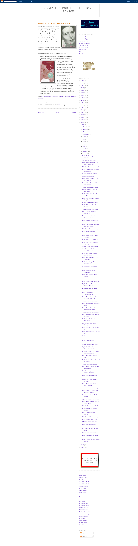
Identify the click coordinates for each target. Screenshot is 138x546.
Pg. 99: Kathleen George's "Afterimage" (88, 271)
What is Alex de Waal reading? (90, 406)
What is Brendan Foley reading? (90, 312)
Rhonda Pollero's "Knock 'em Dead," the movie (89, 190)
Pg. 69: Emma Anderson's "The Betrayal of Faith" (90, 179)
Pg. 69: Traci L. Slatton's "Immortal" (88, 232)
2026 (82, 80)
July (84, 139)
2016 (82, 105)
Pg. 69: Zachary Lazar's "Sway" (90, 419)
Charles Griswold (83, 509)
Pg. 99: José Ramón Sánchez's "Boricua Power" (89, 254)
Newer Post (41, 112)
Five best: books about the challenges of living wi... (89, 217)
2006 (82, 447)
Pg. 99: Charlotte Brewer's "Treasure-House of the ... (89, 285)
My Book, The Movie (84, 43)
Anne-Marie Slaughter (85, 514)
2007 (82, 445)
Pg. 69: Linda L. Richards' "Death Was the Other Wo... (90, 391)
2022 (82, 90)
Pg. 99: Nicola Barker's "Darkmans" (88, 341)
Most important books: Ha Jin (89, 173)
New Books (82, 54)
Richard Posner (83, 522)
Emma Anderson (83, 497)
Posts (83, 533)
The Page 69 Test (83, 41)
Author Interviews (83, 47)
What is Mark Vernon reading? (90, 432)
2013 (82, 112)
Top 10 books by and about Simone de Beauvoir (89, 372)
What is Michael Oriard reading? (90, 279)
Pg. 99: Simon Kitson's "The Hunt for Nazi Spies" (90, 367)
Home (57, 112)
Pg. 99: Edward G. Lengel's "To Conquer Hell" (90, 183)
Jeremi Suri (82, 525)
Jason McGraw (83, 477)
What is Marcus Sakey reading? (90, 246)
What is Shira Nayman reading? (90, 229)
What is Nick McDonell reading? (90, 344)
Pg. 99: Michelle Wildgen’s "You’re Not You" (89, 384)
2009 (82, 122)
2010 (82, 120)
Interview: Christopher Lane (89, 421)
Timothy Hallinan (83, 486)
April (84, 146)
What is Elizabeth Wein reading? (90, 209)
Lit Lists (81, 51)
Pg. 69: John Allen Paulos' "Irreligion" (89, 206)
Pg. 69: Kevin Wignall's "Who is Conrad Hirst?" (90, 402)
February (85, 151)
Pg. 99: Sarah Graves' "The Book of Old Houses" (90, 170)
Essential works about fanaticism (90, 281)
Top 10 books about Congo (89, 160)
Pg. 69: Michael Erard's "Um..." (90, 240)
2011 (82, 117)
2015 (82, 107)
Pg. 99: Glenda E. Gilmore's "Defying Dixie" (89, 212)
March (84, 149)
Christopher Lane (83, 503)
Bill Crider (82, 501)
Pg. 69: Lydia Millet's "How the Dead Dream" (90, 319)
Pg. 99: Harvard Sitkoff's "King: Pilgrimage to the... (90, 243)
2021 (82, 93)
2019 (82, 97)
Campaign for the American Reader (69, 9)
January (85, 154)
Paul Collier (82, 518)
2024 (82, 85)
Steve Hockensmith (84, 499)
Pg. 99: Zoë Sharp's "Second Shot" (91, 399)
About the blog (83, 37)
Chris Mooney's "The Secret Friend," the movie (89, 250)
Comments (84, 536)
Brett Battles (82, 488)
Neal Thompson (83, 520)
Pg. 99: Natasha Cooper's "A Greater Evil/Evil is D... (89, 297)
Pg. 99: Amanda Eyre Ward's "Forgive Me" (89, 263)
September (85, 134)
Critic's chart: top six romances (90, 202)
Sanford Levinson (83, 516)
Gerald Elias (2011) (84, 484)
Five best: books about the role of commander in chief (90, 352)
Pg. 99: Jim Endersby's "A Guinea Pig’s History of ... (90, 157)
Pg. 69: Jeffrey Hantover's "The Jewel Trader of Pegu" (90, 163)
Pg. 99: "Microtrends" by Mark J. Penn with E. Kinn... (90, 225)
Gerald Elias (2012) (84, 482)
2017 (82, 102)
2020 (82, 95)
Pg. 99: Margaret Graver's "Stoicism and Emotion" (89, 308)
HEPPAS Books (83, 56)
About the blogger (84, 39)
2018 (82, 100)
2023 (82, 88)
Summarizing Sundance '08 (89, 176)
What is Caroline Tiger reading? (90, 187)
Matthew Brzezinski (84, 512)
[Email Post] (64, 104)
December (85, 127)
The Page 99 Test (83, 45)
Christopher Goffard (84, 505)
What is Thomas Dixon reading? (90, 388)
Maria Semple (82, 492)
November (85, 129)
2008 (82, 124)
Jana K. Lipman (83, 490)
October (85, 131)
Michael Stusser (83, 507)
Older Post (74, 112)
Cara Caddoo (82, 475)
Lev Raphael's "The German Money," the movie (89, 324)
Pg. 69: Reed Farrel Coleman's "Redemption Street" (90, 348)
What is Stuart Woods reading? (90, 301)
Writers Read (82, 49)
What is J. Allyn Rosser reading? (90, 167)
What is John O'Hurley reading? (90, 417)
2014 (82, 110)
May (84, 144)
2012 (82, 115)
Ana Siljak (82, 494)
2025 (82, 83)
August (85, 136)
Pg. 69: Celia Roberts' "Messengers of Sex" (88, 293)
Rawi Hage (82, 480)
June (84, 141)
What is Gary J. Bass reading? (89, 364)
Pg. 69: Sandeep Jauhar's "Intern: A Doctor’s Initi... (90, 221)
